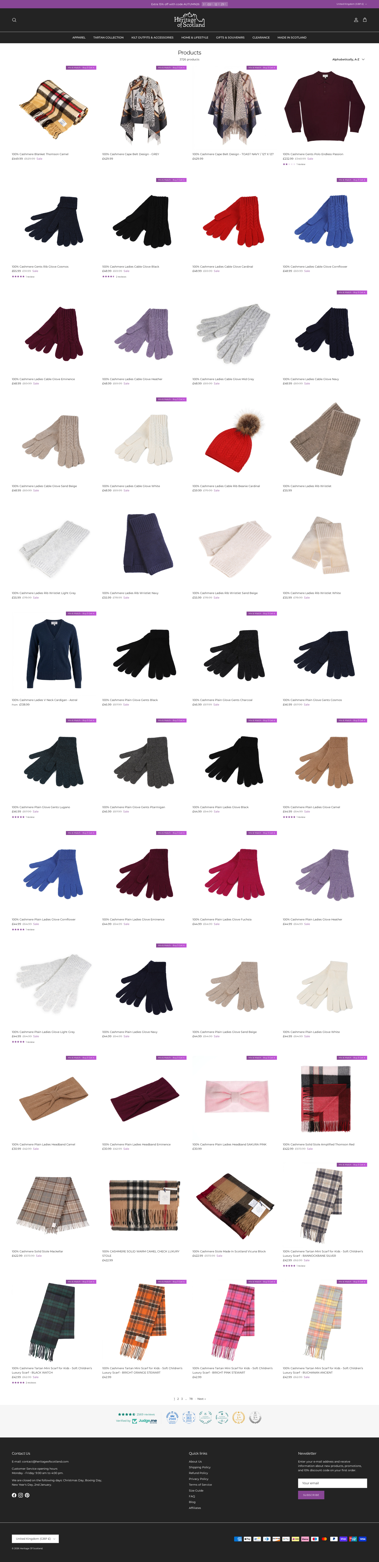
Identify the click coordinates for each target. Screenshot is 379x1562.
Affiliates (195, 1508)
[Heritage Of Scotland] (189, 20)
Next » (201, 1399)
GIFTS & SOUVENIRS (230, 37)
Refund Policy (198, 1473)
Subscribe (311, 1495)
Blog (192, 1502)
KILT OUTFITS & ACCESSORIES (152, 37)
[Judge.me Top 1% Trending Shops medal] (238, 1417)
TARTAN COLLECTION (108, 37)
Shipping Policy (200, 1467)
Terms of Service (200, 1484)
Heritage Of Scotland (31, 1548)
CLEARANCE (261, 37)
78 (191, 1399)
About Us (195, 1461)
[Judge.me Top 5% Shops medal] (255, 1417)
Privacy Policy (198, 1479)
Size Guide (196, 1490)
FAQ (192, 1496)
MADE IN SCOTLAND (292, 37)
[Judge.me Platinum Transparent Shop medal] (222, 1417)
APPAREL (78, 37)
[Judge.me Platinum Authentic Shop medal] (205, 1417)
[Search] (14, 20)
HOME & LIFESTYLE (194, 37)
